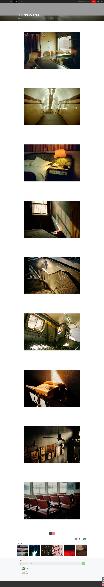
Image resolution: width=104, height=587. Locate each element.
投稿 (93, 1)
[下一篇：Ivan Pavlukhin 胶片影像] (100, 295)
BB (26, 571)
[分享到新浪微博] (79, 539)
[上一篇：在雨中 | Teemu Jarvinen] (4, 295)
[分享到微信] (85, 539)
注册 (98, 1)
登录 (101, 1)
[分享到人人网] (83, 539)
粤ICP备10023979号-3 (57, 582)
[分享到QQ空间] (77, 539)
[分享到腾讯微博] (81, 539)
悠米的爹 (27, 567)
